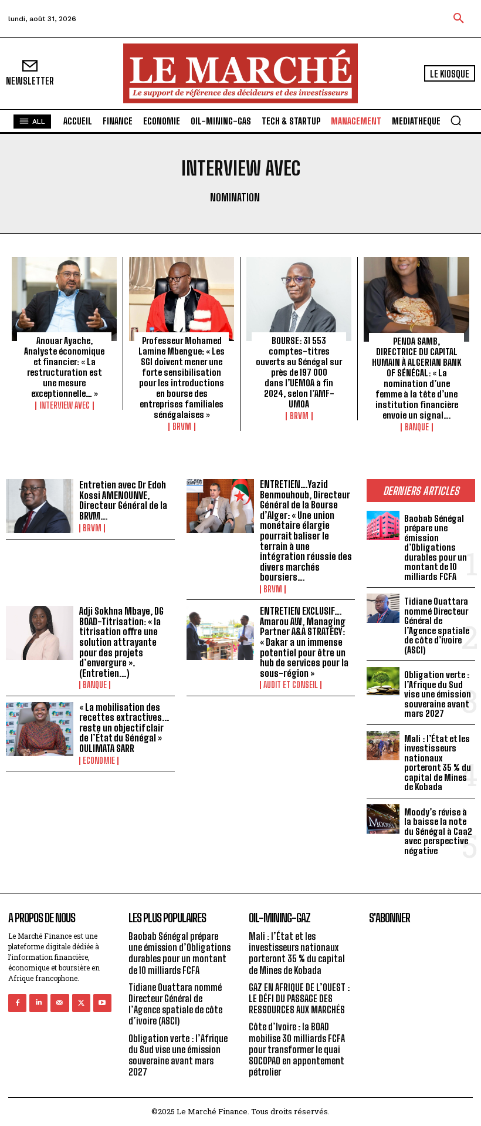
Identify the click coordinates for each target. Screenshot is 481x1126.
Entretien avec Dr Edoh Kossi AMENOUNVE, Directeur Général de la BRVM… (123, 500)
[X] (81, 1003)
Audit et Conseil (290, 685)
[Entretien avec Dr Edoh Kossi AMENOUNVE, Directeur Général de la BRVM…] (39, 506)
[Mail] (59, 1003)
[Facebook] (17, 1003)
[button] (459, 19)
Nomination (235, 197)
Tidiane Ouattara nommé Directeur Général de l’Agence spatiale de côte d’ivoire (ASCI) (436, 625)
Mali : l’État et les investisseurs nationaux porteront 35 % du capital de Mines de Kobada (437, 763)
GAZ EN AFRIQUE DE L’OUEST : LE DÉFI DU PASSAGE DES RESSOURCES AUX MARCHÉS (299, 998)
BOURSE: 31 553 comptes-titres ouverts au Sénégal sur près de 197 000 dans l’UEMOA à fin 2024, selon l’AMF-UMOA (299, 372)
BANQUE (417, 427)
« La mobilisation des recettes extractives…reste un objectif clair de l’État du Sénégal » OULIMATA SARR (124, 728)
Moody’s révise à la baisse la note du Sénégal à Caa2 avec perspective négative (438, 831)
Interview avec (64, 406)
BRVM (181, 427)
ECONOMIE (99, 761)
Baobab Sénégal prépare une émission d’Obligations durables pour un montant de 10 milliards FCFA (435, 547)
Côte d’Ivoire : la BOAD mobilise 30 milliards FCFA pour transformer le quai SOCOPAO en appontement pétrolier (297, 1049)
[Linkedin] (38, 1003)
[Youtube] (102, 1003)
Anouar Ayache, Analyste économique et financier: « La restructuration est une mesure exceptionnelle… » (64, 367)
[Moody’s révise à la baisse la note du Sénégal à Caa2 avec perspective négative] (383, 819)
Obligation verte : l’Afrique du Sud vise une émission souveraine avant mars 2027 (437, 694)
